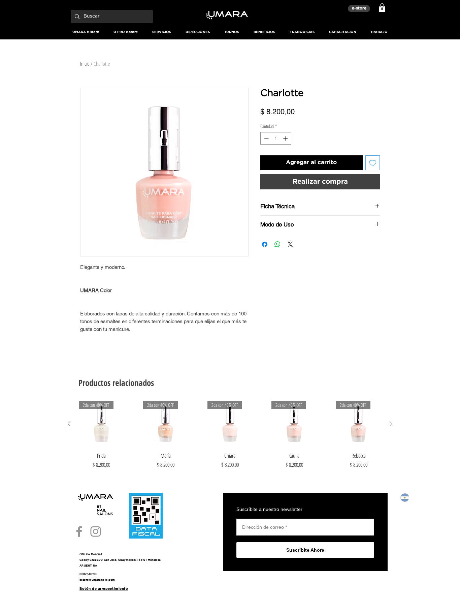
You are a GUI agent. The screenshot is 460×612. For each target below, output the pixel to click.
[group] (230, 435)
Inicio (85, 63)
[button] (382, 7)
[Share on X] (290, 244)
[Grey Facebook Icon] (79, 531)
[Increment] (286, 138)
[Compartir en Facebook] (265, 244)
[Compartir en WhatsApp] (277, 244)
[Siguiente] (391, 424)
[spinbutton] (276, 138)
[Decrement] (265, 138)
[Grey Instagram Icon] (96, 531)
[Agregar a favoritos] (372, 162)
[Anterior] (69, 424)
